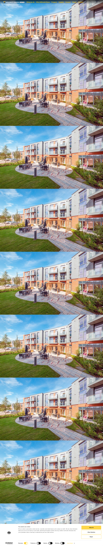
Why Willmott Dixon (43, 2)
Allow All (91, 527)
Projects (54, 2)
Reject (91, 536)
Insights (61, 2)
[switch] (39, 543)
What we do (30, 2)
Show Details (70, 543)
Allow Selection (91, 532)
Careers (68, 2)
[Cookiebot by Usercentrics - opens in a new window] (9, 543)
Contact (80, 2)
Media (74, 2)
